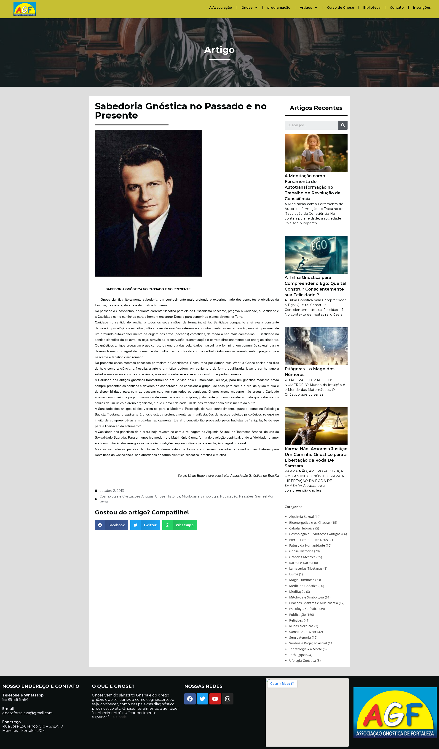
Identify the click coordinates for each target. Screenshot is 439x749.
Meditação (297, 591)
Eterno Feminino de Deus (308, 539)
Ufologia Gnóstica (302, 660)
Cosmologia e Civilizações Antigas (126, 496)
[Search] (343, 125)
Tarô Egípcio (298, 655)
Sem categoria (300, 637)
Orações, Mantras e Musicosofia (313, 603)
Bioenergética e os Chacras (310, 522)
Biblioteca (371, 7)
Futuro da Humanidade (307, 545)
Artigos (306, 7)
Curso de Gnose (340, 7)
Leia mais (118, 717)
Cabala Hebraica (301, 528)
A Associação (220, 7)
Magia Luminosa (301, 580)
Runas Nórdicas (301, 626)
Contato (397, 7)
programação (278, 7)
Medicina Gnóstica (303, 586)
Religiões (246, 496)
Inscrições (422, 7)
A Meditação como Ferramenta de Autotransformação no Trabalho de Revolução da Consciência (312, 187)
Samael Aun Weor (302, 632)
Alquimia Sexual (301, 516)
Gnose (246, 7)
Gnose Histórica (167, 496)
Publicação (228, 496)
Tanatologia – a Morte (305, 649)
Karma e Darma (301, 563)
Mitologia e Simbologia (200, 496)
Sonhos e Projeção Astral (308, 643)
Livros (293, 574)
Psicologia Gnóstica (304, 608)
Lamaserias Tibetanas (306, 568)
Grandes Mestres (302, 557)
